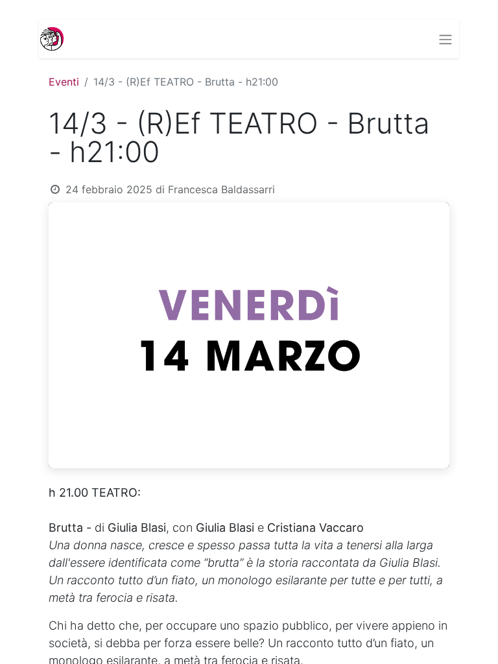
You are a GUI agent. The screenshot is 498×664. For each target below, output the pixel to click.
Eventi (64, 81)
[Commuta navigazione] (445, 39)
